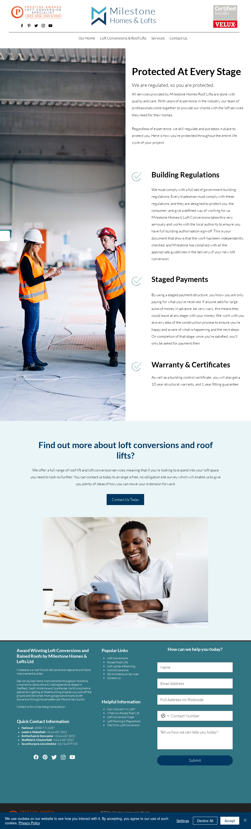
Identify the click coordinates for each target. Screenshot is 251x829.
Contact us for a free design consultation (41, 707)
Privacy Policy (29, 822)
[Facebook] (22, 25)
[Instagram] (43, 25)
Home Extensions (117, 670)
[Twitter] (36, 25)
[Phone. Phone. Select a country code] (165, 716)
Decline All (205, 820)
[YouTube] (50, 25)
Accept (230, 820)
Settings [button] (182, 820)
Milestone (133, 11)
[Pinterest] (29, 25)
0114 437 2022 (65, 736)
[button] (158, 38)
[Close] (245, 820)
